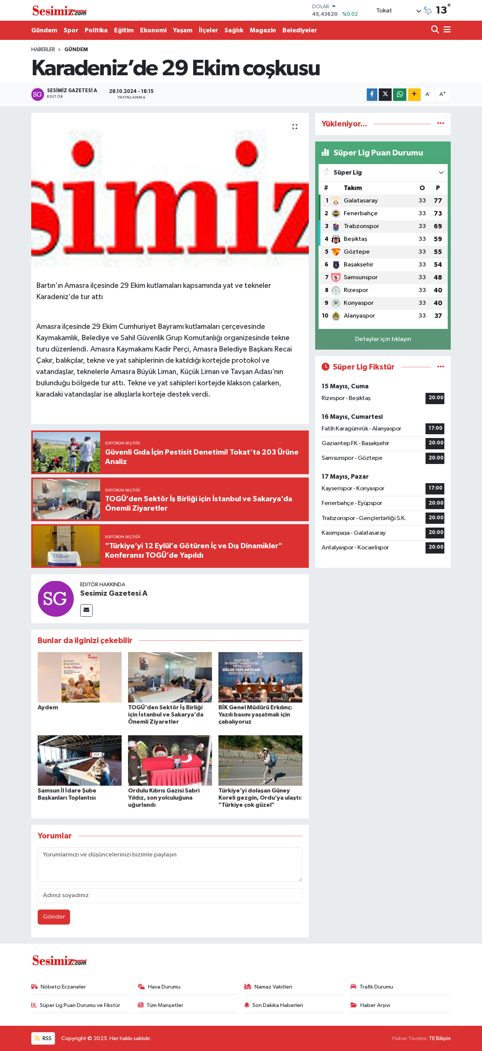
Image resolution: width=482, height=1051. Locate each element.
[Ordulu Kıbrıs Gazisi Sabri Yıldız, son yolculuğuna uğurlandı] (170, 760)
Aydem (48, 707)
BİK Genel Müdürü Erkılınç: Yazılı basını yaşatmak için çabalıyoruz (255, 714)
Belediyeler (299, 30)
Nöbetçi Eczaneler (63, 987)
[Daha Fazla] (414, 94)
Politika (96, 30)
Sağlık (233, 30)
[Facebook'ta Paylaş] (372, 94)
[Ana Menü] (446, 30)
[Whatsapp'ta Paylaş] (399, 94)
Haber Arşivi (375, 1005)
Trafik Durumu (376, 987)
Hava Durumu (164, 987)
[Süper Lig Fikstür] (440, 367)
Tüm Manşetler (164, 1005)
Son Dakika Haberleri (277, 1005)
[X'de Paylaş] (385, 94)
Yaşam (182, 30)
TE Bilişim (440, 1038)
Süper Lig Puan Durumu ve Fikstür (80, 1005)
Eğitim (124, 30)
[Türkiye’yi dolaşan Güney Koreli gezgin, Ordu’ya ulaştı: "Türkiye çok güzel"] (260, 760)
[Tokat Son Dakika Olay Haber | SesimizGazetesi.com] (59, 10)
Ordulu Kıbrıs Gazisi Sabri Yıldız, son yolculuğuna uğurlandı (164, 798)
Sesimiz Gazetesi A (114, 593)
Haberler (43, 49)
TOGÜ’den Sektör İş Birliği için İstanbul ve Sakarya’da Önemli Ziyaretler (165, 714)
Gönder (54, 917)
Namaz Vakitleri (273, 987)
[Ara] (436, 30)
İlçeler (208, 30)
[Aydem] (80, 677)
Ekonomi (153, 30)
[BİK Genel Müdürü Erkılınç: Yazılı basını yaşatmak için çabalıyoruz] (260, 677)
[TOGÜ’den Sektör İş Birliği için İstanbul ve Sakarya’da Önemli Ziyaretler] (170, 677)
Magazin (263, 30)
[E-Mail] (86, 610)
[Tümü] (440, 124)
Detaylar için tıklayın (383, 339)
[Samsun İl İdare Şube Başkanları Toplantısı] (80, 760)
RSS (46, 1038)
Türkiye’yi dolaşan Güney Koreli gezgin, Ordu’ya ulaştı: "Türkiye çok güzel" (260, 798)
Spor (71, 30)
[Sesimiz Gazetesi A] (56, 598)
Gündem (44, 30)
